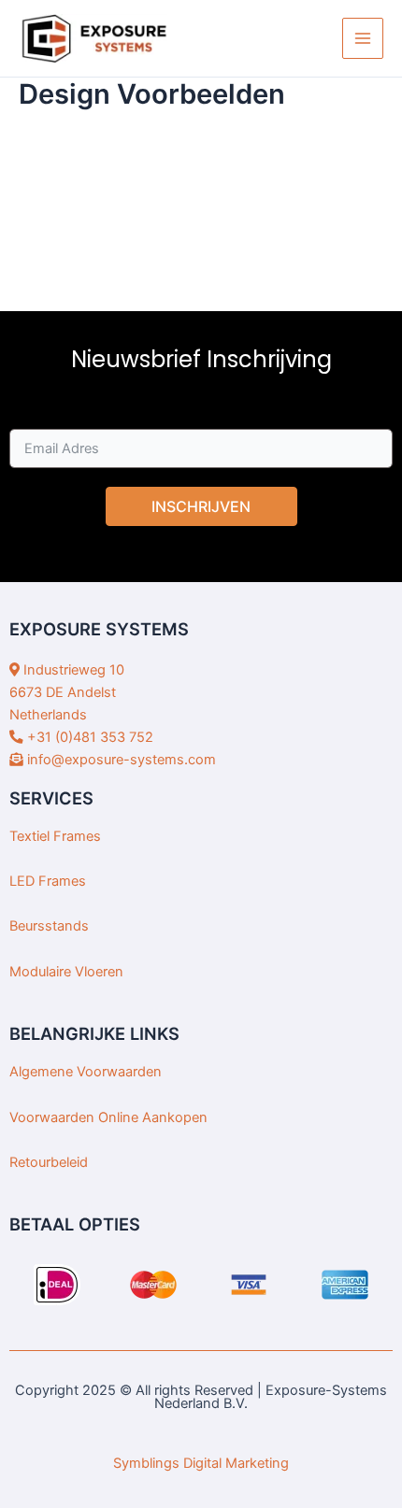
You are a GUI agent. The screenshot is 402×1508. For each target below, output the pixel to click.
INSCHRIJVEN (201, 506)
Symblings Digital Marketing (201, 1463)
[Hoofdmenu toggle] (362, 38)
